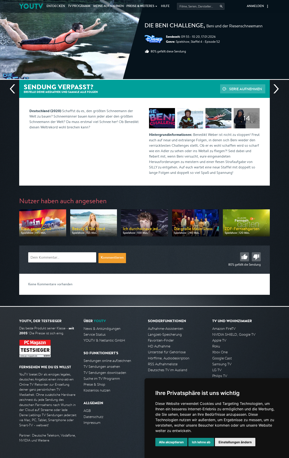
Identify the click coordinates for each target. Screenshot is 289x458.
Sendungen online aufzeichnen (107, 360)
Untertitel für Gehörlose (167, 352)
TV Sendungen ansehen (102, 366)
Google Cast (222, 358)
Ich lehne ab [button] (201, 442)
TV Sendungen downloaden (105, 372)
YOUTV (31, 6)
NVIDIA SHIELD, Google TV (233, 334)
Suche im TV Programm (102, 378)
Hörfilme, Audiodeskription (168, 358)
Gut (244, 256)
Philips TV (219, 375)
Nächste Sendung (274, 88)
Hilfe (165, 6)
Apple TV (219, 340)
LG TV (216, 370)
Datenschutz (93, 416)
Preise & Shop (94, 384)
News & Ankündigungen (102, 328)
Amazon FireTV (223, 328)
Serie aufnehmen (245, 88)
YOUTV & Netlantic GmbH (104, 340)
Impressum (92, 422)
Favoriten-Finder (161, 340)
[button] (267, 6)
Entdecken (56, 6)
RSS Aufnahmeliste (162, 364)
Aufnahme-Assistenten (165, 328)
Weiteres (140, 6)
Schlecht (256, 256)
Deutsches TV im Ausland (167, 370)
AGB (87, 410)
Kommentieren (112, 258)
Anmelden (255, 6)
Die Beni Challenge (173, 26)
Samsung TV (221, 364)
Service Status (95, 334)
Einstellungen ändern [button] (235, 442)
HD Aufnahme (159, 346)
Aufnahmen (108, 6)
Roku (216, 346)
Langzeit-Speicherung (165, 334)
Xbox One (220, 352)
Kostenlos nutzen (97, 390)
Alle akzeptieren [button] (171, 442)
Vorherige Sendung (14, 88)
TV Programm (79, 6)
